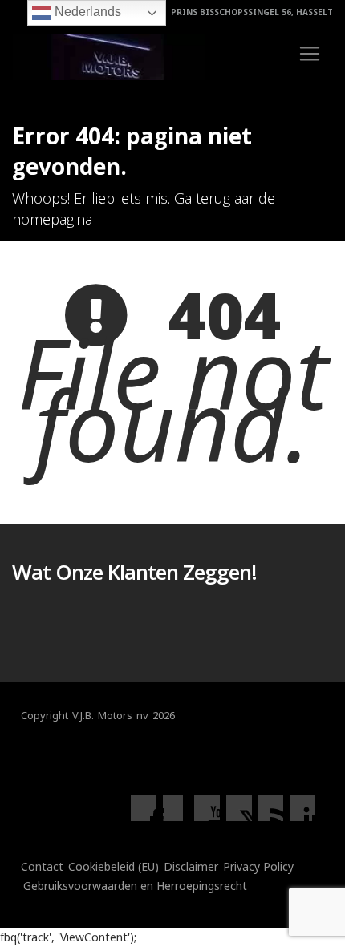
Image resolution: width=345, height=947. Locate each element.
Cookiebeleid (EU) (113, 866)
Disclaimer (191, 866)
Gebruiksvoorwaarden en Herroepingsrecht (135, 885)
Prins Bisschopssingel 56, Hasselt (250, 12)
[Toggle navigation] (309, 54)
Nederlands (86, 11)
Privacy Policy (258, 866)
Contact (42, 866)
